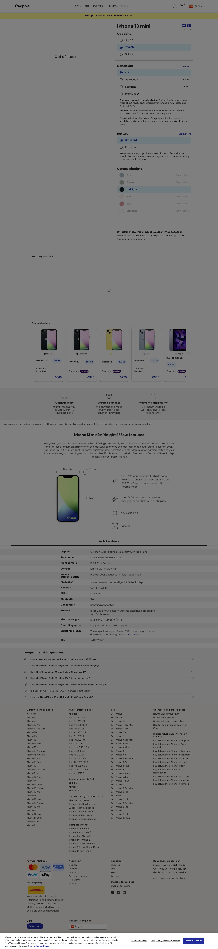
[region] (109, 941)
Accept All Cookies (193, 940)
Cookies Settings (139, 940)
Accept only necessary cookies (165, 941)
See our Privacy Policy (38, 946)
